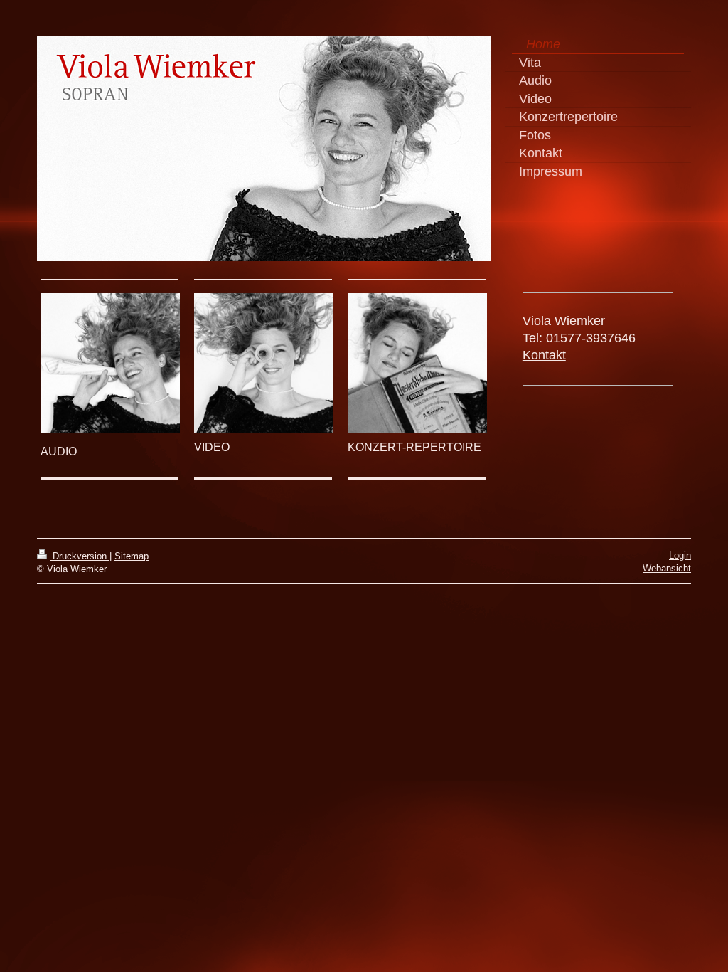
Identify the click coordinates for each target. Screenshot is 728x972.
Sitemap (131, 556)
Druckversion (79, 556)
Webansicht (667, 568)
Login (680, 555)
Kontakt (544, 355)
